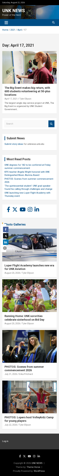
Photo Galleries (15, 224)
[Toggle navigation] (6, 22)
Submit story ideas (14, 144)
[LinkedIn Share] (5, 242)
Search (51, 123)
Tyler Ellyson (25, 99)
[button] (5, 248)
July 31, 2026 (11, 374)
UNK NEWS (13, 10)
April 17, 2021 (11, 99)
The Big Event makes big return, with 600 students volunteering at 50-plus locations (27, 91)
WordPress (39, 471)
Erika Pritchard (26, 374)
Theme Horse (33, 467)
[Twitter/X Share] (5, 236)
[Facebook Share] (5, 229)
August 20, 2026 (12, 273)
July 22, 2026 (11, 425)
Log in (5, 441)
